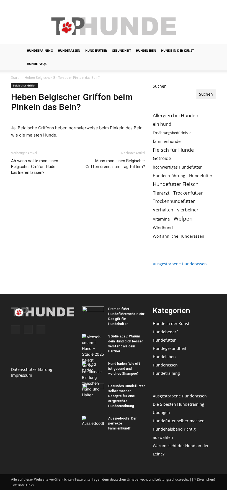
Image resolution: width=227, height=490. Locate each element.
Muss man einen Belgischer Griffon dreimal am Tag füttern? (115, 163)
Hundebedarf (165, 331)
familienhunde (166, 141)
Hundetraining (40, 50)
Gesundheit (121, 50)
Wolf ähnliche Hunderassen (178, 236)
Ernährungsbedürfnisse (172, 132)
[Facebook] (193, 4)
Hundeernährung (169, 175)
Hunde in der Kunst (177, 50)
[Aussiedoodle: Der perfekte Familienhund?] (93, 423)
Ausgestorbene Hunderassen (180, 263)
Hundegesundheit (169, 348)
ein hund (162, 124)
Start (15, 77)
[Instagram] (202, 4)
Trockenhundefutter (174, 201)
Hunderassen (69, 50)
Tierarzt (161, 193)
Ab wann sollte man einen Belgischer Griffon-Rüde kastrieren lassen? (34, 166)
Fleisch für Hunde (173, 150)
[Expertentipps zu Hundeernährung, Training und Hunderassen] (113, 26)
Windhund (163, 227)
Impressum (21, 375)
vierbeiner (187, 210)
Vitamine (161, 219)
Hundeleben (146, 50)
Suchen (160, 86)
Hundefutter (96, 50)
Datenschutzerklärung (31, 369)
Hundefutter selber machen (179, 420)
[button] (209, 50)
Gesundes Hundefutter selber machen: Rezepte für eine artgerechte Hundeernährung (126, 396)
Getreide (162, 158)
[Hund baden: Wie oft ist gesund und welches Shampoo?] (93, 369)
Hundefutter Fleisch (175, 184)
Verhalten (163, 210)
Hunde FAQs (37, 64)
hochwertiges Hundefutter (177, 167)
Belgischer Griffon (24, 85)
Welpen (183, 218)
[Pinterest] (212, 4)
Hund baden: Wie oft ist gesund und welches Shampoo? (124, 369)
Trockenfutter (188, 193)
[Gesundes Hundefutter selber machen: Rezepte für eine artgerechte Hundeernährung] (93, 391)
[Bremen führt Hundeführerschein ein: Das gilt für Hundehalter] (93, 314)
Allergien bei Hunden (175, 115)
